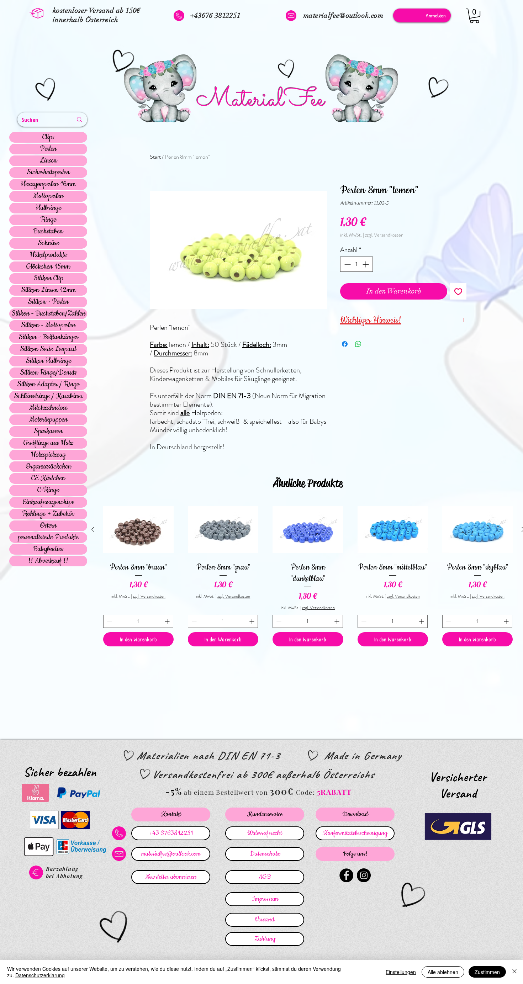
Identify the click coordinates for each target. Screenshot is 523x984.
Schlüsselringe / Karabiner (48, 396)
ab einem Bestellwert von (226, 792)
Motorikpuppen (48, 419)
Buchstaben (48, 231)
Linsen (48, 160)
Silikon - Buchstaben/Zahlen (48, 313)
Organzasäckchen (48, 466)
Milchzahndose (48, 408)
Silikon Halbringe (48, 361)
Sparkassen (48, 431)
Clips (48, 137)
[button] (474, 16)
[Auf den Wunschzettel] (458, 291)
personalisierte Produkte (48, 537)
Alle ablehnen (443, 971)
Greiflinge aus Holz (48, 443)
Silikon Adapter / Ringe (48, 384)
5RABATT (334, 792)
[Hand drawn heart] (46, 90)
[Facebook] (346, 875)
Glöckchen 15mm (48, 266)
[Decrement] (346, 264)
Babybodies (48, 549)
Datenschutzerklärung (40, 975)
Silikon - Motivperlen (48, 325)
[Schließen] (514, 972)
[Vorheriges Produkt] (93, 529)
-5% (173, 791)
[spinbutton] (356, 264)
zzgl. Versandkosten (384, 235)
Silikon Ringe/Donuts (48, 372)
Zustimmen (487, 971)
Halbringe (48, 208)
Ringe (48, 219)
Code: (306, 792)
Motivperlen (48, 196)
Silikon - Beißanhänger (48, 337)
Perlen (48, 149)
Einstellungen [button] (401, 971)
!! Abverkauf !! (48, 561)
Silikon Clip (48, 278)
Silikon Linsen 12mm (48, 290)
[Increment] (366, 264)
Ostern (48, 525)
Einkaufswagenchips (48, 502)
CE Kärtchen (48, 478)
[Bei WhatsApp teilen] (358, 344)
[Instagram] (364, 875)
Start (155, 157)
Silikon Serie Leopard (48, 349)
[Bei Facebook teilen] (344, 344)
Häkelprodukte (48, 255)
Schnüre (48, 243)
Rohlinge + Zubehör (48, 514)
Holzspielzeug (48, 455)
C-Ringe (48, 490)
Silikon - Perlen (48, 302)
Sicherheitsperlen (48, 172)
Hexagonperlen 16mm (48, 184)
